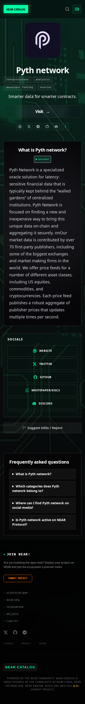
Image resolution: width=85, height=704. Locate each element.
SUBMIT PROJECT (17, 578)
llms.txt (11, 621)
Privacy (26, 643)
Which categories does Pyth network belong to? (35, 488)
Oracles (45, 87)
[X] (6, 632)
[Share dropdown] (65, 126)
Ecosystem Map (16, 592)
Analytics (43, 79)
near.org (12, 600)
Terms (42, 643)
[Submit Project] (42, 689)
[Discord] (56, 126)
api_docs (11, 614)
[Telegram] (38, 126)
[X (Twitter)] (29, 126)
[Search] (67, 9)
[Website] (20, 126)
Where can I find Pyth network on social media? (40, 505)
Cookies (8, 643)
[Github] (15, 632)
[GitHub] (47, 126)
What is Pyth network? (33, 474)
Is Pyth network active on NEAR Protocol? (39, 522)
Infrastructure (18, 79)
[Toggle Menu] (76, 9)
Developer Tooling (20, 87)
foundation (14, 607)
